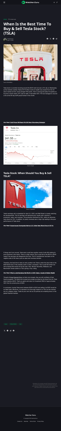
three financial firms (16, 277)
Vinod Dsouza (10, 38)
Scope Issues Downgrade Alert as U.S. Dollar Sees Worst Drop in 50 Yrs (31, 225)
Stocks (5, 19)
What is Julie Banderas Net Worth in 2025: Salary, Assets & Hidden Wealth (32, 273)
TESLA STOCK (13, 324)
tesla (6, 324)
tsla (20, 324)
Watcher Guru (30, 415)
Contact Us (19, 421)
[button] (4, 2)
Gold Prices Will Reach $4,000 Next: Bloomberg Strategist (27, 122)
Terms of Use (33, 421)
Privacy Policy (40, 421)
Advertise (26, 421)
